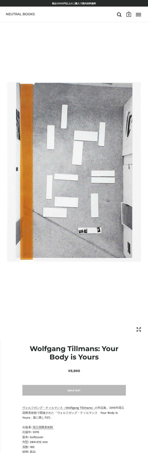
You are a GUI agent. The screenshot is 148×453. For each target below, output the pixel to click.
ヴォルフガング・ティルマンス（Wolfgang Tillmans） (58, 407)
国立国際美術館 (43, 427)
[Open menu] (138, 14)
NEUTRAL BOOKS (20, 14)
